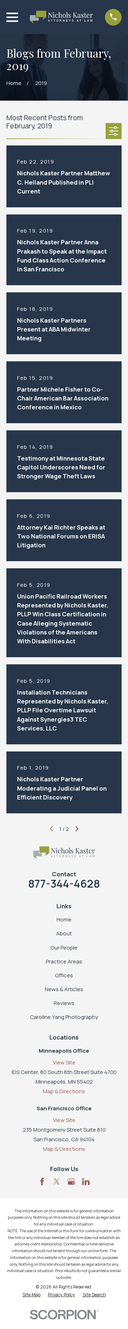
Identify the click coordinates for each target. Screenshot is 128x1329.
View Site (64, 1062)
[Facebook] (42, 1181)
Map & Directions (64, 1091)
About (64, 933)
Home (64, 919)
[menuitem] (31, 1295)
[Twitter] (56, 1181)
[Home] (61, 17)
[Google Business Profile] (71, 1181)
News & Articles (64, 989)
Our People (64, 947)
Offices (64, 975)
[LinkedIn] (86, 1181)
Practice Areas (64, 961)
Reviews (64, 1003)
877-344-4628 (64, 883)
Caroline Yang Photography (64, 1017)
